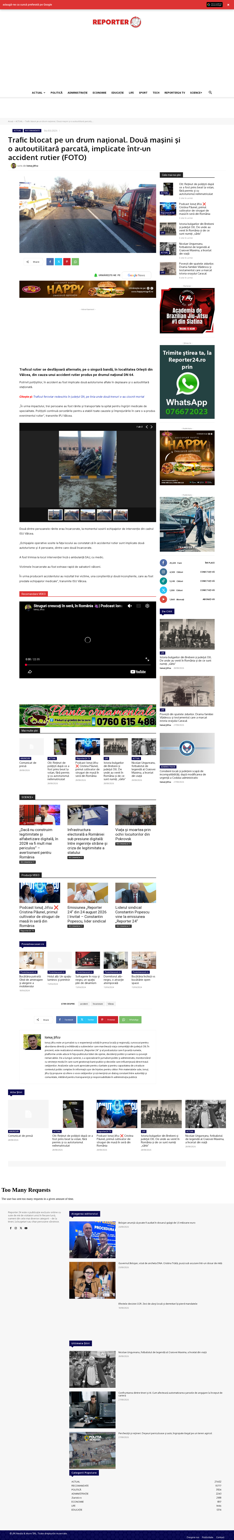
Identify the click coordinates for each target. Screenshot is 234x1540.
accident (84, 1004)
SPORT (143, 92)
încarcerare (98, 1004)
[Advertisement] (117, 60)
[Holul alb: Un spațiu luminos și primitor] (60, 960)
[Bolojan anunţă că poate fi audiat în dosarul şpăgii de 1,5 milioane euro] (92, 1239)
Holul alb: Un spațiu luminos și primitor (59, 978)
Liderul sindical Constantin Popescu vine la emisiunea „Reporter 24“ (132, 914)
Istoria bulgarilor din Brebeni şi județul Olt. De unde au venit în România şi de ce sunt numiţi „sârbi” (115, 771)
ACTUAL (37, 92)
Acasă (10, 121)
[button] (210, 93)
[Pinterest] (67, 261)
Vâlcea (111, 1004)
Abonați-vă (209, 599)
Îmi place (210, 563)
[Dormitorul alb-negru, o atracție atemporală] (116, 960)
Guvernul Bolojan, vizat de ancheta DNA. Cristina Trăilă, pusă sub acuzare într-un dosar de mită (170, 1263)
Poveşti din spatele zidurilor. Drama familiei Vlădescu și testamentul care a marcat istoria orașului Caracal (196, 268)
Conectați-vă (207, 572)
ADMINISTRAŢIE (78, 92)
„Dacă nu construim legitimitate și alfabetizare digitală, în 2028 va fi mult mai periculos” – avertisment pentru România (38, 843)
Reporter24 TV (83, 758)
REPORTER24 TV (175, 92)
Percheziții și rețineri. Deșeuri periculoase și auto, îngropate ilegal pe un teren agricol (165, 1433)
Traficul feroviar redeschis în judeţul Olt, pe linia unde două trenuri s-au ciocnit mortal (88, 396)
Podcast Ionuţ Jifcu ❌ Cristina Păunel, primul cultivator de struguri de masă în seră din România (88, 769)
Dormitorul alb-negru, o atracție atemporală (114, 980)
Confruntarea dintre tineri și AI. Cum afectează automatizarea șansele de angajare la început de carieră (170, 1394)
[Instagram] (15, 1228)
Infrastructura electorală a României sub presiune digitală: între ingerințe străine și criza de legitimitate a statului (87, 841)
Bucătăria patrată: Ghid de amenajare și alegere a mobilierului (31, 981)
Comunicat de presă (27, 764)
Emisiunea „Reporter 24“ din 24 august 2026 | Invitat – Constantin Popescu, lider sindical (87, 914)
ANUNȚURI (25, 758)
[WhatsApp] (75, 261)
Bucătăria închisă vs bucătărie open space (143, 980)
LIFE (131, 92)
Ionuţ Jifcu (32, 165)
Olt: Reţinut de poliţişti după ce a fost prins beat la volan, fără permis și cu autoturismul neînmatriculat (58, 771)
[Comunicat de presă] (31, 746)
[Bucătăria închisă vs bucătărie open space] (144, 960)
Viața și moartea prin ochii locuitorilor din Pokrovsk (133, 834)
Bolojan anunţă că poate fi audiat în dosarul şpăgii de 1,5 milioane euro (156, 1222)
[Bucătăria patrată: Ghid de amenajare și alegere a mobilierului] (31, 960)
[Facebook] (50, 261)
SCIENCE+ (196, 92)
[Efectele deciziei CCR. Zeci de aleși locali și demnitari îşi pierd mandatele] (92, 1320)
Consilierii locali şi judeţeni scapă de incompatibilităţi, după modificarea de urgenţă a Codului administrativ (183, 774)
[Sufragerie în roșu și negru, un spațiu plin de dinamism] (88, 960)
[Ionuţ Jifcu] (14, 165)
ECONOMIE (99, 92)
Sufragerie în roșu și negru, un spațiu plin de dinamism (88, 980)
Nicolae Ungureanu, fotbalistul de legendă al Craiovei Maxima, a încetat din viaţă (143, 769)
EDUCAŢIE (118, 92)
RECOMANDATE (32, 131)
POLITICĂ (57, 92)
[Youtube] (26, 1228)
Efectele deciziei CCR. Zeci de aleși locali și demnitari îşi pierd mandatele (157, 1303)
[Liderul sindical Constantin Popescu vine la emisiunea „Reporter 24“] (135, 893)
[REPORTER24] (117, 22)
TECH (156, 92)
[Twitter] (58, 261)
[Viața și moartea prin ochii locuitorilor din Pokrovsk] (135, 815)
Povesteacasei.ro (33, 944)
